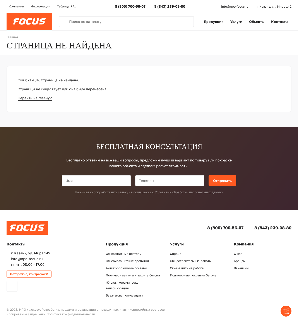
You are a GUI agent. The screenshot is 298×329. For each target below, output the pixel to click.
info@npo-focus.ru (234, 6)
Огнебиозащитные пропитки (127, 261)
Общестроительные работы (190, 261)
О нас (238, 253)
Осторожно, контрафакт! (29, 274)
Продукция (213, 21)
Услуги (236, 21)
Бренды (239, 261)
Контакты (279, 21)
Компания (16, 6)
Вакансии (241, 268)
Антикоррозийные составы (126, 268)
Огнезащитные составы (124, 253)
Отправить (222, 180)
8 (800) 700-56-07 (130, 6)
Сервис (175, 253)
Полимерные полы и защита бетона (133, 275)
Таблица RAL (66, 6)
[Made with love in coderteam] (286, 315)
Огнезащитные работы (187, 268)
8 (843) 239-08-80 (169, 6)
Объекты (256, 21)
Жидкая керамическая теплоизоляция (123, 285)
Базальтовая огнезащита (124, 295)
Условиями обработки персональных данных (189, 192)
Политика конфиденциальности (70, 314)
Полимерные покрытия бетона (193, 275)
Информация (40, 6)
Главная (13, 37)
